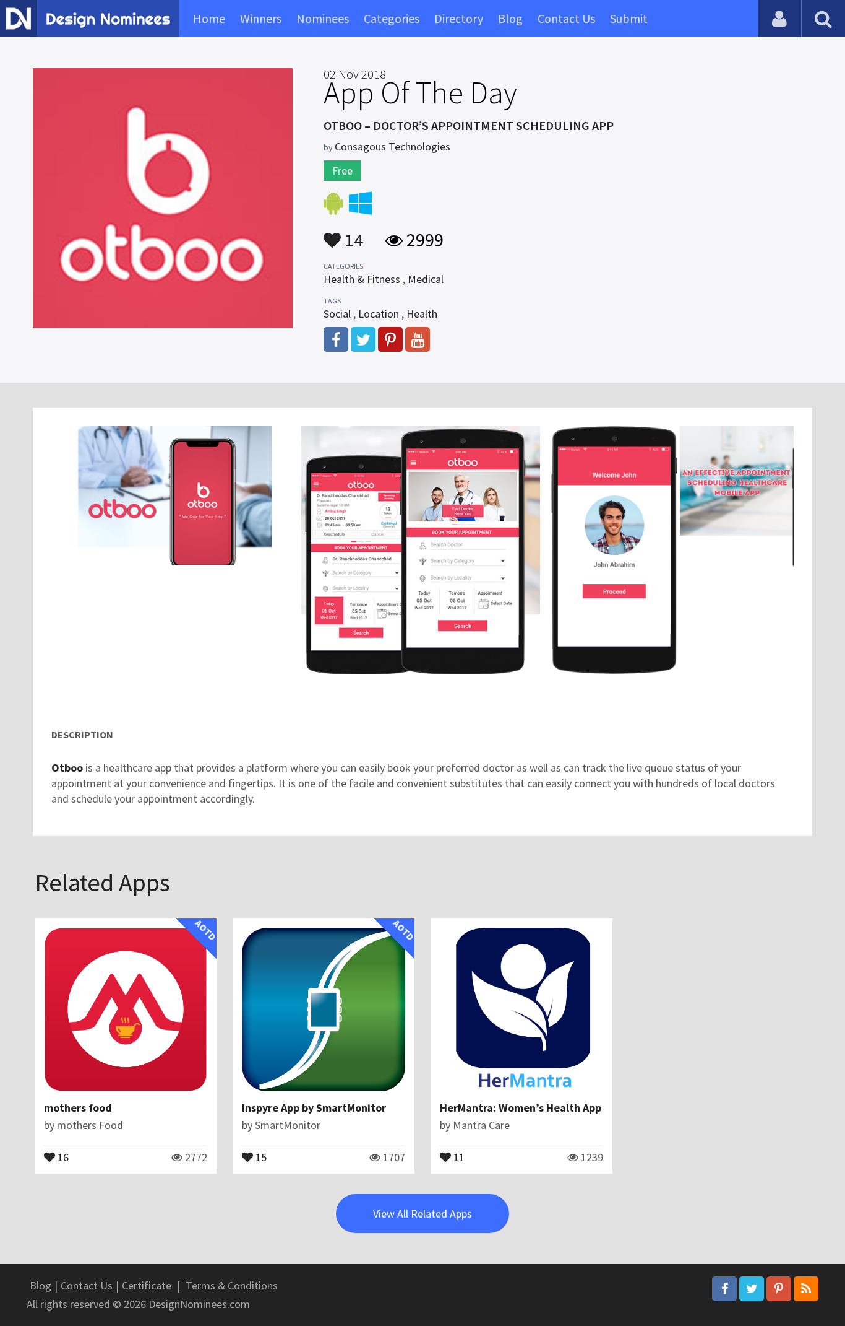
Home (209, 18)
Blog (510, 18)
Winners (260, 18)
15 (260, 1156)
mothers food (78, 1108)
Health (421, 314)
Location (378, 314)
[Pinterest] (778, 1288)
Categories (391, 18)
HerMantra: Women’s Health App (520, 1108)
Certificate (146, 1285)
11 (458, 1156)
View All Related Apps (422, 1213)
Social (337, 314)
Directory (458, 18)
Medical (426, 279)
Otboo (68, 768)
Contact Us (566, 18)
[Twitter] (751, 1288)
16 (62, 1156)
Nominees (322, 18)
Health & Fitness (362, 279)
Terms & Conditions (232, 1285)
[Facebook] (724, 1288)
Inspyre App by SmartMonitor (314, 1108)
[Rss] (806, 1288)
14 (352, 234)
